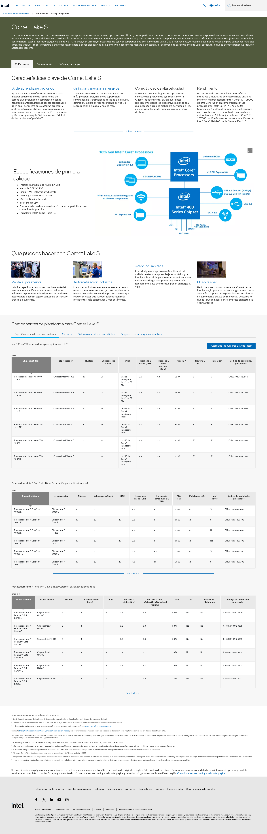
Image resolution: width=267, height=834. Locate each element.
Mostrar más (135, 131)
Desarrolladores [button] (84, 5)
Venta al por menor (26, 282)
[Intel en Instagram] (67, 800)
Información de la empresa (49, 789)
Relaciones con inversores (121, 789)
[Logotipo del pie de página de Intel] (17, 805)
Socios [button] (105, 5)
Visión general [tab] (22, 64)
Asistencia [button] (42, 5)
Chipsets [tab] (67, 334)
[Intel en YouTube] (59, 800)
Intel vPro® (217, 360)
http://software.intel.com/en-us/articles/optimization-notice (44, 731)
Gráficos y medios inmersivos (96, 88)
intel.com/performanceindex (83, 817)
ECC (191, 599)
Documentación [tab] (44, 64)
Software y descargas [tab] (69, 64)
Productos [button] (23, 5)
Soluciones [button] (60, 5)
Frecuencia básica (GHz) (145, 362)
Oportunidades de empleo (200, 789)
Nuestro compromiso (79, 789)
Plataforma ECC (199, 362)
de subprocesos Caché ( (91, 601)
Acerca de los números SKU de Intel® (231, 345)
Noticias (159, 789)
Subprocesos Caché (108, 362)
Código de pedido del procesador (241, 362)
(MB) (127, 360)
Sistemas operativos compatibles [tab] (96, 334)
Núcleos (89, 360)
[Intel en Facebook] (36, 800)
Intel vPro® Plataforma (209, 601)
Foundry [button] (120, 5)
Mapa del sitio (175, 789)
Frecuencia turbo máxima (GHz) (163, 365)
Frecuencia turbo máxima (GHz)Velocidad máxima (155, 602)
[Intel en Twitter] (44, 800)
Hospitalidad (207, 282)
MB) (111, 599)
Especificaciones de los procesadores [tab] (35, 334)
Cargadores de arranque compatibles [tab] (141, 334)
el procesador (65, 360)
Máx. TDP (181, 360)
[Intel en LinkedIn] (51, 800)
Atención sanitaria (149, 265)
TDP (177, 599)
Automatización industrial (93, 282)
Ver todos (132, 573)
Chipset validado (31, 360)
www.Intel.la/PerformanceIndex (98, 726)
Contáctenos (145, 789)
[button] (133, 100)
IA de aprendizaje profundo (32, 88)
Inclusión (99, 789)
